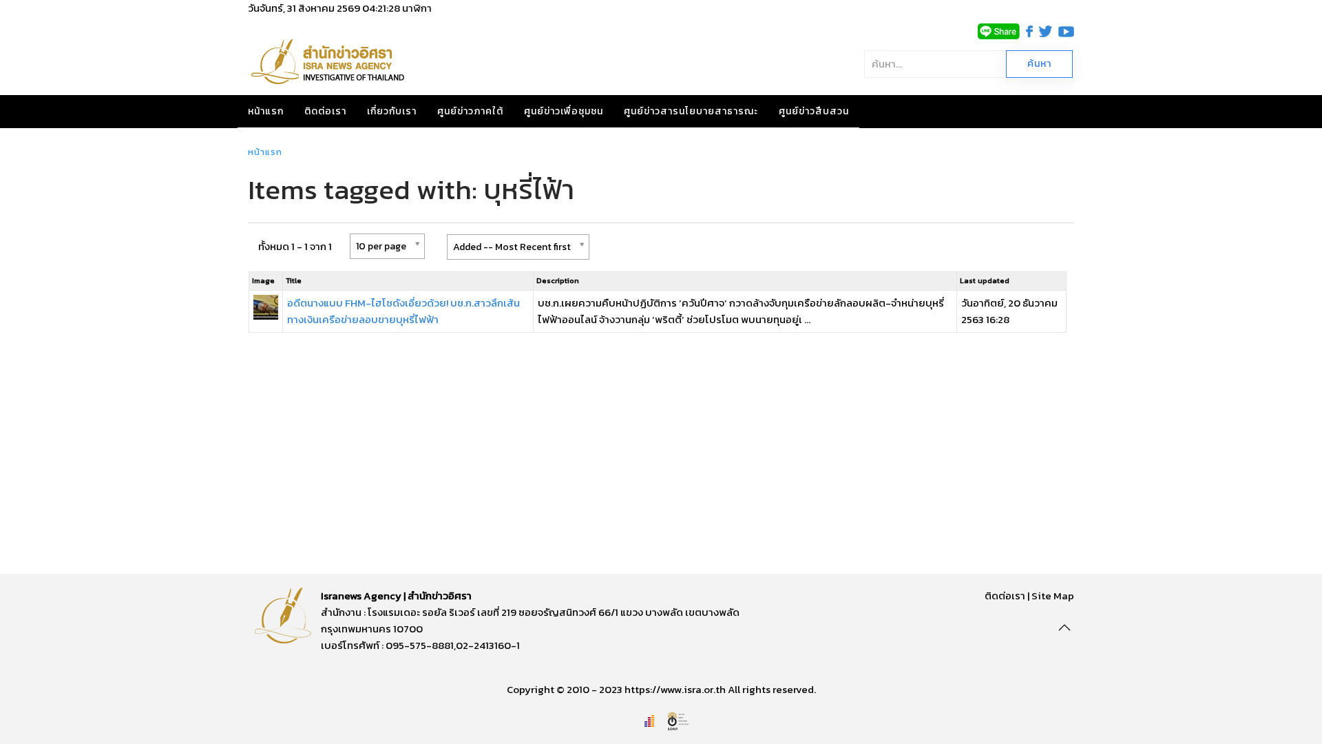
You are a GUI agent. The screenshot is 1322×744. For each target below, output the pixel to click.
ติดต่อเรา (325, 111)
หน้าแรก (266, 111)
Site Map (1052, 595)
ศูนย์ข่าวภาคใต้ (470, 111)
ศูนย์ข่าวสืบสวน (814, 111)
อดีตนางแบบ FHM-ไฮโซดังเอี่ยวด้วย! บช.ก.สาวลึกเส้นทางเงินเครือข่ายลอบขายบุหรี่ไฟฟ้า (403, 311)
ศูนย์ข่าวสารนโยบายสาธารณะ (691, 111)
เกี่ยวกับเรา (392, 111)
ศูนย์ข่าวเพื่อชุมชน (563, 111)
